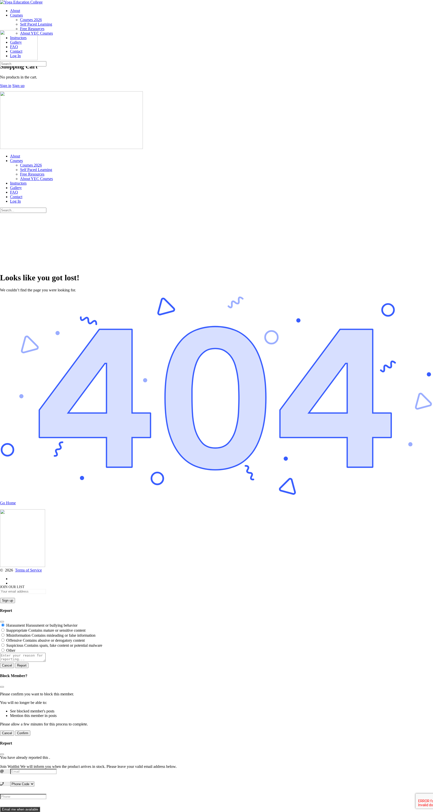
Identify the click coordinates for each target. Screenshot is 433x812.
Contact (16, 197)
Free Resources (32, 174)
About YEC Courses (36, 179)
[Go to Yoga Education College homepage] (21, 2)
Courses (16, 160)
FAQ (14, 192)
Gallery (16, 188)
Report (22, 665)
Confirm (22, 733)
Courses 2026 (31, 165)
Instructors (18, 183)
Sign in (5, 86)
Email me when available (20, 809)
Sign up (18, 86)
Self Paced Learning (36, 170)
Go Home (8, 503)
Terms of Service (28, 570)
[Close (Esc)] (2, 621)
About (15, 156)
